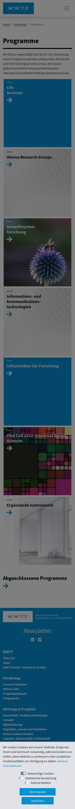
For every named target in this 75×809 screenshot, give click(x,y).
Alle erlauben (37, 792)
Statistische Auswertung (40, 778)
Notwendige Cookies (41, 773)
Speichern (37, 801)
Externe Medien (41, 783)
